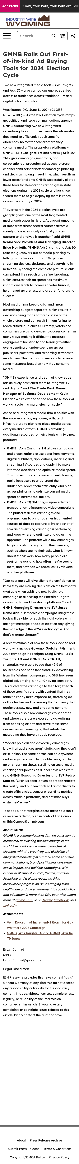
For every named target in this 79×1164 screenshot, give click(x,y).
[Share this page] (73, 36)
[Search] (53, 35)
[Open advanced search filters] (62, 35)
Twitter (47, 900)
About (21, 1140)
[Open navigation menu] (7, 36)
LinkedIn (9, 905)
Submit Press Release (24, 1149)
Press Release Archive (46, 1140)
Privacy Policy (59, 1157)
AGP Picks (10, 6)
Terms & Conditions (57, 1149)
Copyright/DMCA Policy (27, 1157)
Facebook (60, 900)
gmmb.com (23, 900)
